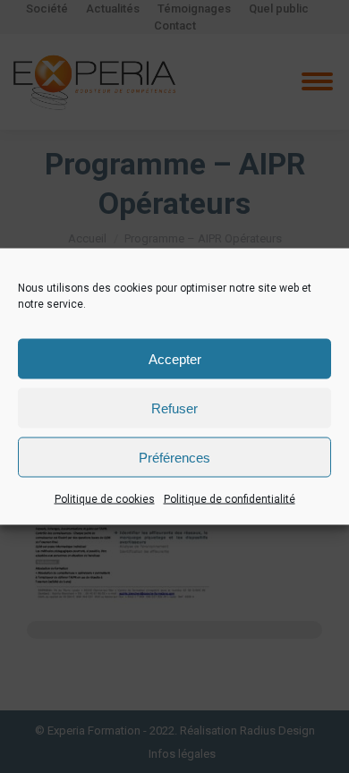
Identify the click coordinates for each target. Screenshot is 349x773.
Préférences (174, 456)
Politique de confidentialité (229, 499)
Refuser (174, 407)
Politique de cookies (105, 499)
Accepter (175, 358)
